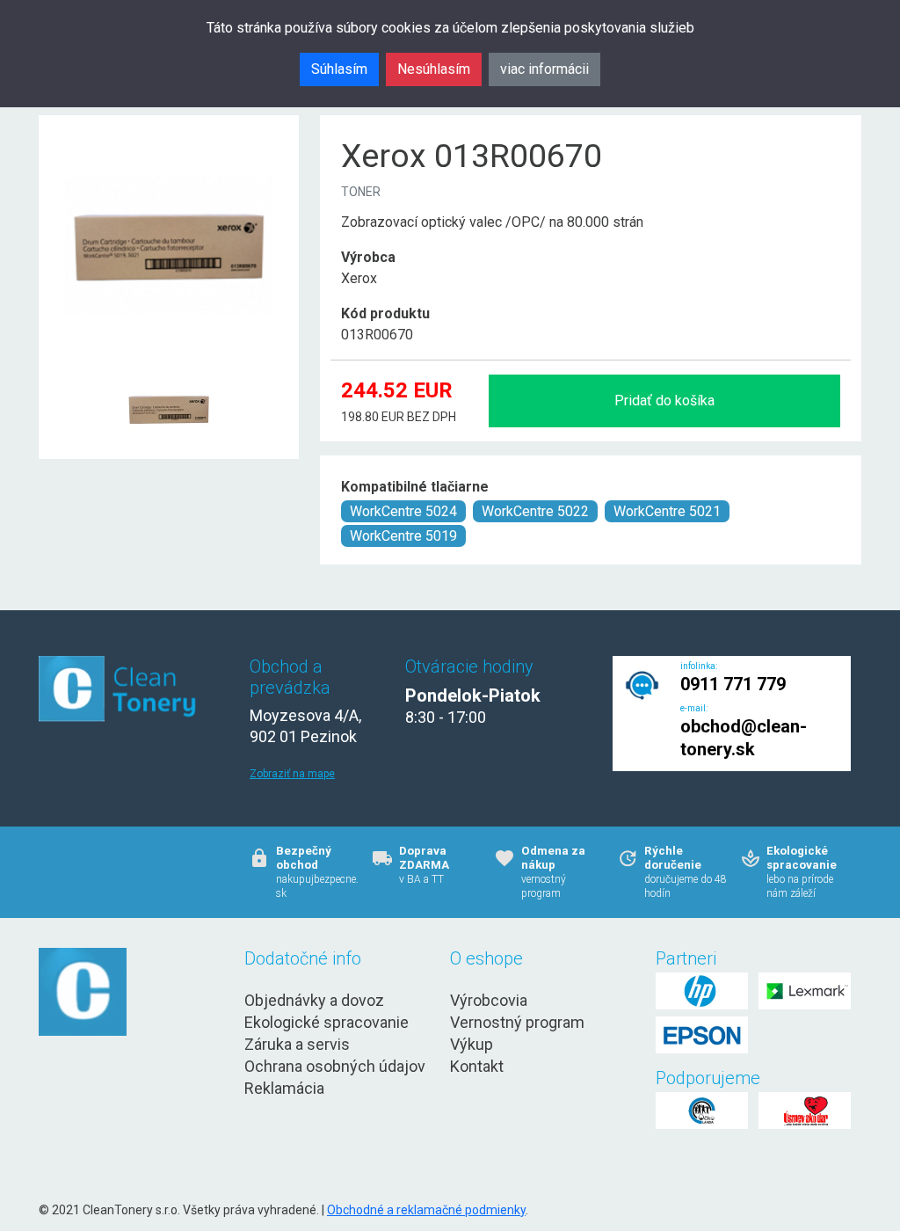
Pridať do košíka (664, 400)
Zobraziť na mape (292, 774)
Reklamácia (284, 1088)
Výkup (471, 1044)
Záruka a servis (297, 1044)
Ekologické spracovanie (326, 1022)
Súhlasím (339, 69)
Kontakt (477, 1066)
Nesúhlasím (433, 69)
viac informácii (544, 69)
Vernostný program (517, 1022)
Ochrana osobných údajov (334, 1066)
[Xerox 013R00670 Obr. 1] (169, 366)
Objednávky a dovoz (314, 1000)
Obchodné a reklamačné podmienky (426, 1210)
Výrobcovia (488, 1000)
